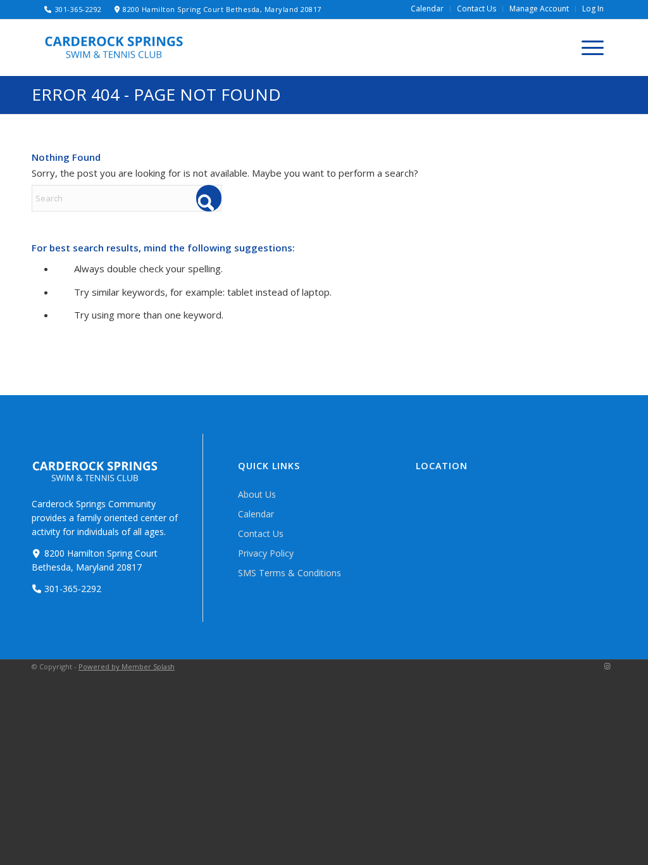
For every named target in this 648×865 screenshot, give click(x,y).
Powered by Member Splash (126, 666)
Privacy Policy (266, 553)
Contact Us (261, 533)
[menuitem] (427, 9)
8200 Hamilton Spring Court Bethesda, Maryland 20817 (222, 9)
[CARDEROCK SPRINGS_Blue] (114, 47)
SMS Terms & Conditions (289, 573)
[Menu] (588, 47)
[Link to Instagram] (606, 666)
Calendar (256, 514)
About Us (257, 494)
